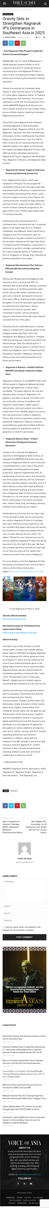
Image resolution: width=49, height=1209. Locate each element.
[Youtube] (30, 1183)
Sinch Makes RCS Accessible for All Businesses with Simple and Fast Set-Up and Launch (36, 827)
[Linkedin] (24, 1183)
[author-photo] (24, 855)
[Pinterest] (17, 43)
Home (5, 10)
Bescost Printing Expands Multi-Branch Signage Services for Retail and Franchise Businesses (23, 1061)
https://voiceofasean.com (24, 862)
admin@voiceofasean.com (29, 1174)
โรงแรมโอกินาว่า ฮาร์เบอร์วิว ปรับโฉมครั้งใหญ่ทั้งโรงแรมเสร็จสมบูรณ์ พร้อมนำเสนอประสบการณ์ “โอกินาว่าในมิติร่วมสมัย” (23, 1074)
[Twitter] (11, 43)
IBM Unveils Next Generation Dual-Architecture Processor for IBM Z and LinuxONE (22, 1086)
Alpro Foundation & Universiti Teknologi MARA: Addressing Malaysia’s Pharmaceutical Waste (12, 827)
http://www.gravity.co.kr (14, 619)
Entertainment (26, 10)
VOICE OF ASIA (10, 37)
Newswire (14, 791)
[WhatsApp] (23, 43)
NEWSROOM (14, 10)
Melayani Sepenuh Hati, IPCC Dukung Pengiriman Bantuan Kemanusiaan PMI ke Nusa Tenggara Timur (24, 1097)
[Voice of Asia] (24, 3)
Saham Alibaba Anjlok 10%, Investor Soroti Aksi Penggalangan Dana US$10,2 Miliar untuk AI (22, 1107)
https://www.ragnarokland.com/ (26, 571)
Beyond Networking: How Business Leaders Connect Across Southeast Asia (24, 1037)
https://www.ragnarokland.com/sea (20, 632)
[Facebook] (5, 43)
